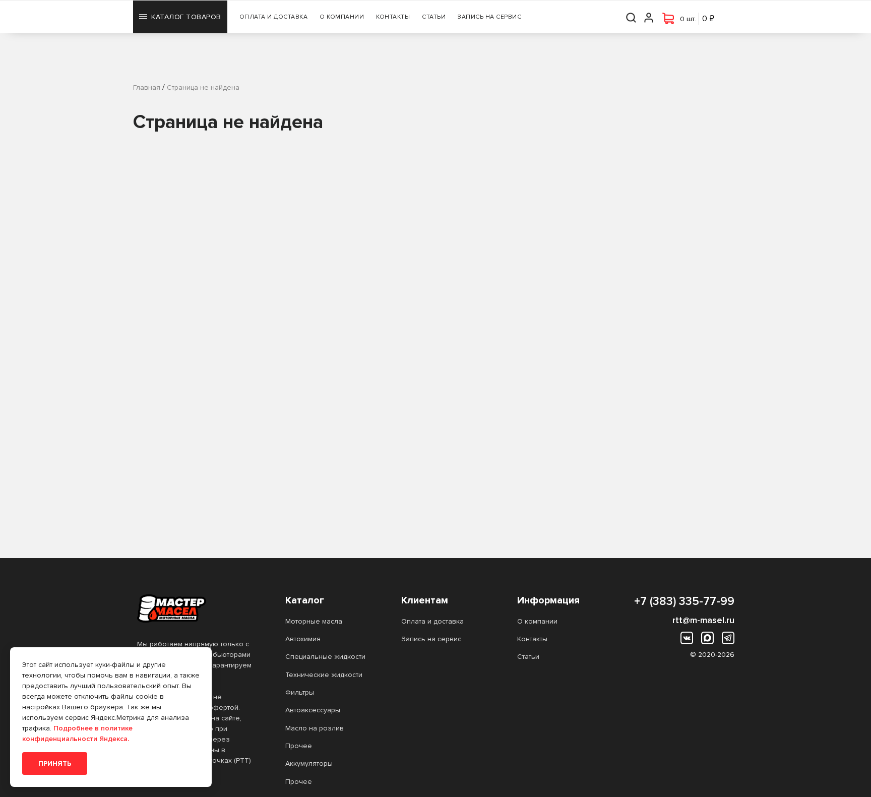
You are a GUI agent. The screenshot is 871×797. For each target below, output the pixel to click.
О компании (342, 17)
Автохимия (303, 639)
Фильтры (299, 692)
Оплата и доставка (273, 17)
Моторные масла (313, 621)
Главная (146, 87)
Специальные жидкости (325, 656)
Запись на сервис (489, 17)
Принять (54, 763)
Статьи (434, 17)
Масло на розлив (314, 728)
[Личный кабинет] (649, 17)
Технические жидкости (323, 674)
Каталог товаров (186, 17)
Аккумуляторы (309, 763)
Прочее (298, 746)
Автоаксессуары (312, 710)
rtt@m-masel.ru (703, 620)
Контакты (393, 17)
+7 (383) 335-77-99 (684, 601)
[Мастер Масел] (195, 608)
